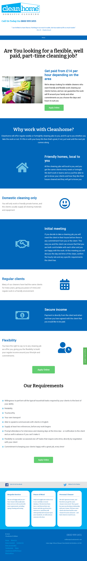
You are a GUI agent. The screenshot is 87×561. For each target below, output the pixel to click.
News (17, 548)
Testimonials (9, 548)
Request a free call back (85, 356)
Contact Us (20, 543)
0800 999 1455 (28, 21)
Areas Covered (10, 543)
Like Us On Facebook (16, 484)
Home (7, 540)
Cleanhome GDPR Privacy (13, 551)
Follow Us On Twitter (74, 484)
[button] (54, 108)
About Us (14, 540)
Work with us (9, 553)
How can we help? (10, 545)
